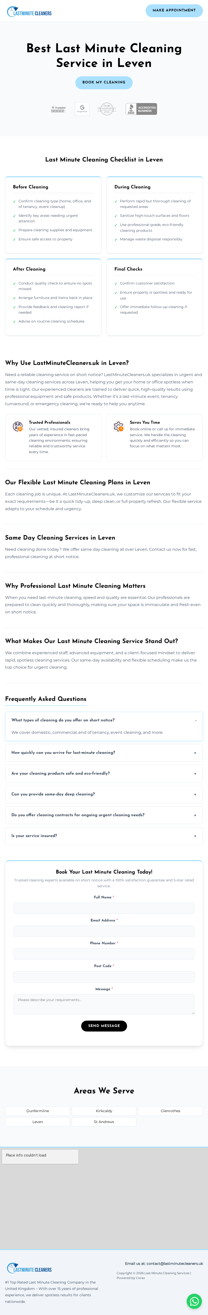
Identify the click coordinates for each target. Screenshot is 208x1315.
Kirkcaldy (104, 1111)
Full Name (104, 897)
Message (104, 989)
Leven (37, 1121)
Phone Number (104, 943)
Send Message (104, 1026)
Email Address (104, 920)
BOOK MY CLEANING (104, 82)
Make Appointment (174, 10)
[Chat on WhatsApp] (194, 1301)
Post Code (104, 966)
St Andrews (104, 1121)
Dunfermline (37, 1111)
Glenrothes (170, 1111)
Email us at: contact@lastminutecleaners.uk (164, 1263)
